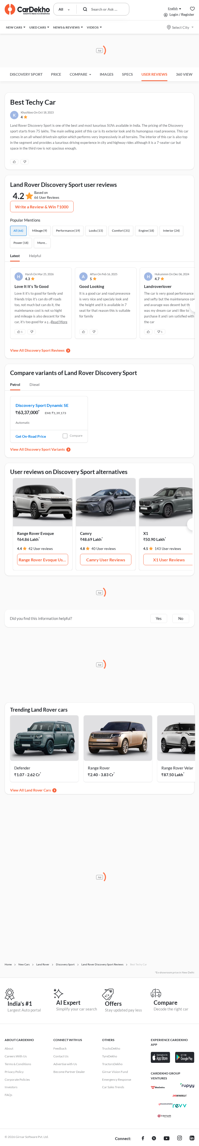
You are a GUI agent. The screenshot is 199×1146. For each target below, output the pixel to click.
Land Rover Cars (38, 790)
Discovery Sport (26, 74)
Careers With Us (16, 1056)
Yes (159, 618)
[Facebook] (143, 1139)
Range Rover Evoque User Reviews (43, 559)
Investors (11, 1087)
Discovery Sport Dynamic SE (42, 405)
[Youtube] (166, 1139)
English (173, 8)
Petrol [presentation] (15, 384)
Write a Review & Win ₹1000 (41, 206)
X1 (145, 533)
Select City (180, 27)
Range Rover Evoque (35, 533)
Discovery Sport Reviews (45, 350)
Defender (22, 768)
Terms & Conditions (18, 1064)
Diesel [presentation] (35, 384)
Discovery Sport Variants (45, 449)
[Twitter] (154, 1139)
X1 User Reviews (169, 559)
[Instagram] (179, 1139)
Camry (86, 533)
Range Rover (99, 768)
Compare (76, 435)
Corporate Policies (17, 1079)
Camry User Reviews (105, 559)
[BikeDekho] (158, 1087)
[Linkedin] (192, 1139)
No (180, 618)
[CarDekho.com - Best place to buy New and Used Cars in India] (27, 9)
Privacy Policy (14, 1072)
